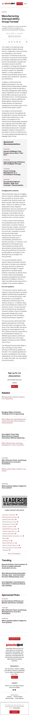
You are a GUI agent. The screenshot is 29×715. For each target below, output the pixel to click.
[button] (3, 4)
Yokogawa (5, 550)
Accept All (14, 712)
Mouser (4, 538)
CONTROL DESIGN (18, 696)
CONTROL (9, 696)
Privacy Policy (16, 707)
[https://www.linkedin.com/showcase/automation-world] (13, 690)
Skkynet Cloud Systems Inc (10, 545)
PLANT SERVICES (19, 698)
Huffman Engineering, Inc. (9, 531)
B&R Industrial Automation (9, 517)
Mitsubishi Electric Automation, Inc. (12, 536)
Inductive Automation (8, 533)
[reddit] (17, 42)
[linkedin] (12, 42)
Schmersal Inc (6, 540)
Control (4, 12)
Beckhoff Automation (8, 519)
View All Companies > (14, 553)
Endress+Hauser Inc (8, 526)
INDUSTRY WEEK (10, 698)
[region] (14, 709)
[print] (26, 42)
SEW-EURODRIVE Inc (8, 543)
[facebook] (9, 42)
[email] (20, 42)
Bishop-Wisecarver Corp (9, 522)
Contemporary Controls (9, 524)
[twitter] (14, 42)
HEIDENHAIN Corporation (9, 529)
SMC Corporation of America (10, 547)
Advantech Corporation (9, 515)
